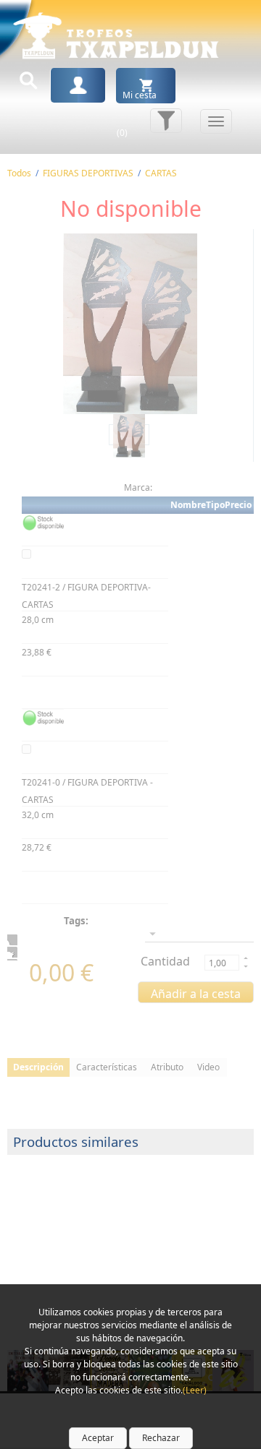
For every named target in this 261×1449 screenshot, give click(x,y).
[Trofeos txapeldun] (116, 33)
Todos (19, 173)
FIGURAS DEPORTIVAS (88, 173)
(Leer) (195, 1390)
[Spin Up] (244, 957)
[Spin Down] (244, 968)
